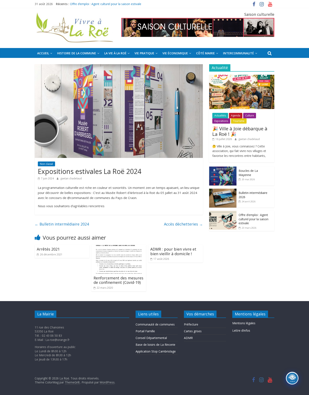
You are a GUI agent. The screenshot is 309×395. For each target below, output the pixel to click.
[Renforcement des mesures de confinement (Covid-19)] (118, 247)
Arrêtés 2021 (48, 249)
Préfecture (191, 324)
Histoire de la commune (76, 53)
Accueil (43, 53)
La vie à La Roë (115, 53)
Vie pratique (144, 53)
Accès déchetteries (183, 224)
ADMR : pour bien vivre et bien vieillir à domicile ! (173, 251)
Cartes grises (193, 331)
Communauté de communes (155, 324)
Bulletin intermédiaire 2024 (62, 224)
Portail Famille (145, 331)
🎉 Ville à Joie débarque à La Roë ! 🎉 (239, 131)
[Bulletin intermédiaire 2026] (222, 191)
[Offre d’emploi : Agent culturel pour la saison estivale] (222, 213)
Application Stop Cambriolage (156, 351)
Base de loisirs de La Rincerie (155, 345)
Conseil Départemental (151, 338)
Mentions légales (243, 323)
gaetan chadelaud (71, 178)
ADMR (188, 338)
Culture (249, 115)
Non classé (46, 164)
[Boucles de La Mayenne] (222, 169)
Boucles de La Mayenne (248, 173)
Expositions (221, 121)
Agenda (235, 115)
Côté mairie (205, 53)
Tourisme (238, 121)
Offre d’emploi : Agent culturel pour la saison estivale (253, 219)
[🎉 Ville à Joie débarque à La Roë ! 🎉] (241, 77)
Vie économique (175, 53)
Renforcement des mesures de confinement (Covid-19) (118, 280)
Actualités (220, 115)
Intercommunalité (238, 53)
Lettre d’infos (241, 330)
